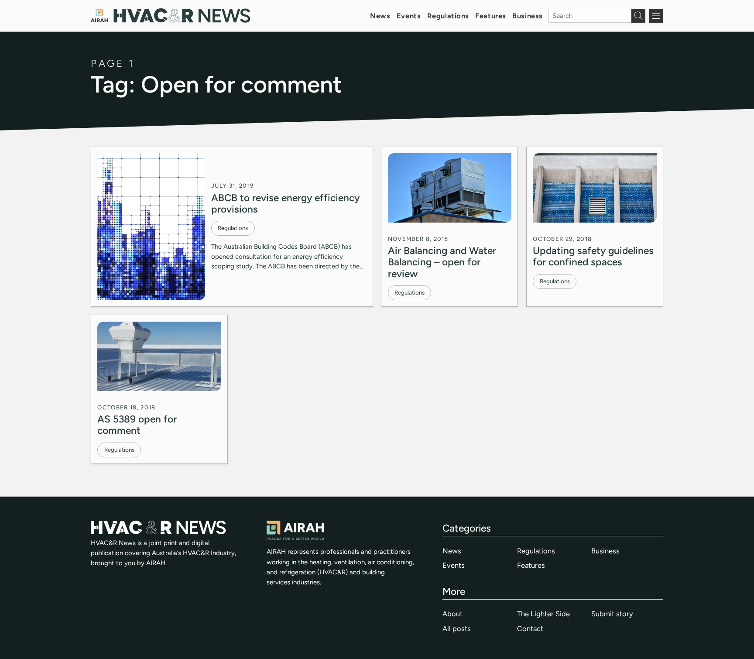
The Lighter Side (543, 613)
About (452, 613)
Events (409, 15)
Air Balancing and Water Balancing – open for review (442, 261)
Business (527, 15)
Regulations (448, 15)
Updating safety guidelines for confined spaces (593, 256)
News (380, 15)
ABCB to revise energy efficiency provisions (285, 203)
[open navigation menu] (656, 16)
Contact (530, 628)
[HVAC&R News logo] (170, 15)
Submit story (612, 613)
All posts (456, 628)
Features (490, 15)
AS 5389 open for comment (137, 424)
